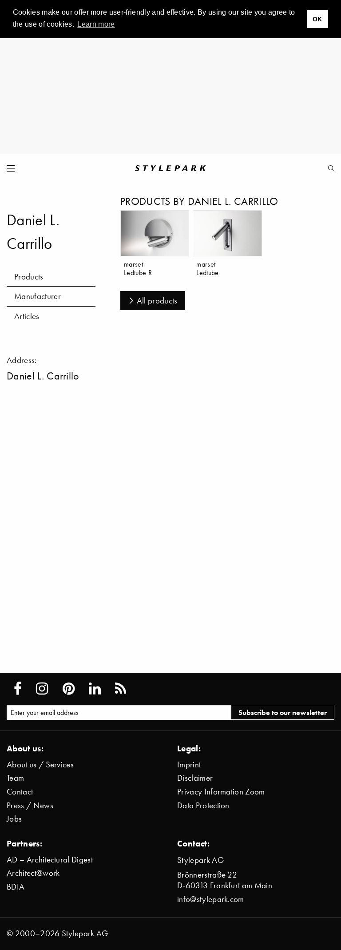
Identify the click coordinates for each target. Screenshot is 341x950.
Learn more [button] (96, 24)
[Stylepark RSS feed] (120, 689)
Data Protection (203, 805)
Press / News (30, 805)
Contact (20, 791)
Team (15, 778)
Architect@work (33, 873)
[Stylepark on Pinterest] (69, 689)
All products (157, 300)
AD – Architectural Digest (50, 859)
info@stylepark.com (210, 899)
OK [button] (317, 19)
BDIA (15, 887)
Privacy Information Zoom (221, 791)
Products (29, 276)
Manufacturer (37, 296)
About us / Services (40, 764)
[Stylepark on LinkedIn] (95, 689)
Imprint (189, 764)
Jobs (14, 819)
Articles (27, 316)
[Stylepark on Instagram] (42, 689)
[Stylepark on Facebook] (18, 689)
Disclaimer (195, 778)
